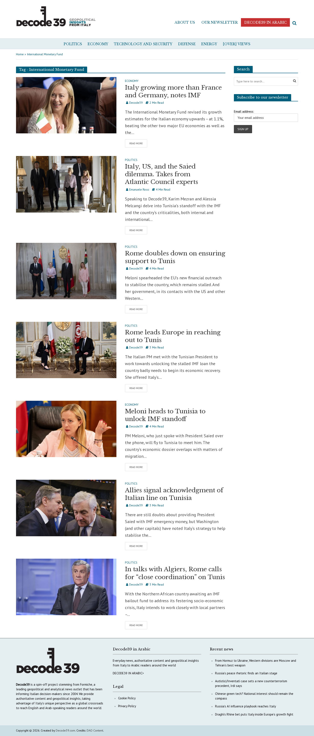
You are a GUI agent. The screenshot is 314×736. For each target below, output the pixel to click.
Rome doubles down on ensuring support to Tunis (175, 257)
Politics (73, 44)
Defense (187, 44)
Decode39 (136, 103)
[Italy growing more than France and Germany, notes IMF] (66, 105)
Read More (136, 143)
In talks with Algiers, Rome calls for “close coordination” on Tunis (175, 573)
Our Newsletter (219, 22)
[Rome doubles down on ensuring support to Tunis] (66, 270)
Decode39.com (65, 730)
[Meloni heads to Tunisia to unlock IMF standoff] (66, 428)
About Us (185, 22)
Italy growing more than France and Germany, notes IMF (173, 91)
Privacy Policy (127, 706)
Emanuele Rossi (139, 189)
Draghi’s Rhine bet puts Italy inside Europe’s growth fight (254, 714)
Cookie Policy (127, 698)
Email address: (244, 111)
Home (20, 54)
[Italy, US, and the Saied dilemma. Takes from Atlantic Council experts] (66, 184)
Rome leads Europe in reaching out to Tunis (173, 336)
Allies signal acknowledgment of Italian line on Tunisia (174, 494)
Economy (98, 44)
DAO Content (95, 730)
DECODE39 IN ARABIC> (128, 673)
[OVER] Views (236, 44)
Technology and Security (143, 44)
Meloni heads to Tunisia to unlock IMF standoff (165, 415)
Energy (209, 44)
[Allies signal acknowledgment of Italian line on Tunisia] (66, 507)
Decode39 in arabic (265, 22)
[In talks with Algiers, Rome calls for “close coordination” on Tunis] (66, 586)
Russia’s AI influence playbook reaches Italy (245, 706)
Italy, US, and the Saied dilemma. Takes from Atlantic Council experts (161, 174)
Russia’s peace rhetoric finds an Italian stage (246, 673)
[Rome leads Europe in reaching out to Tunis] (66, 349)
